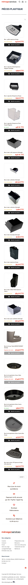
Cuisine (4, 541)
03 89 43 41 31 (14, 521)
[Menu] (25, 2)
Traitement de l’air (20, 546)
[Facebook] (25, 568)
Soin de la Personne (20, 545)
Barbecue (17, 548)
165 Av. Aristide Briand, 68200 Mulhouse (13, 559)
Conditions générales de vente (10, 577)
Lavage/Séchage (6, 548)
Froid (3, 545)
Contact (4, 563)
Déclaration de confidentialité (15, 579)
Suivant (22, 477)
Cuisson (4, 543)
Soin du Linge (5, 546)
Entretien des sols (7, 550)
